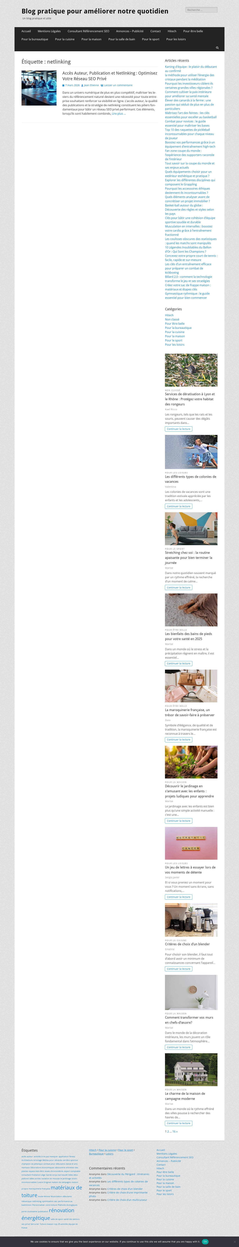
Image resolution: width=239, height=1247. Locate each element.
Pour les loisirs (176, 39)
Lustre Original (44, 1182)
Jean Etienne (91, 85)
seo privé (26, 1224)
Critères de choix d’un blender (187, 944)
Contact (155, 31)
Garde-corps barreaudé (57, 1175)
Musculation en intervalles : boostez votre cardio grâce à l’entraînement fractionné (188, 230)
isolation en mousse (50, 1178)
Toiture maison (47, 1224)
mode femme (44, 1196)
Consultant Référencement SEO (88, 31)
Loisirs (109, 1153)
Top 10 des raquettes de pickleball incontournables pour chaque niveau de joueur (189, 134)
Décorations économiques (42, 1167)
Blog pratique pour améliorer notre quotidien (95, 11)
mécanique (26, 1201)
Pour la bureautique (35, 39)
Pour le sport (150, 39)
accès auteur (27, 1156)
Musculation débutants (61, 1196)
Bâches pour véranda (52, 1160)
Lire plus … (119, 114)
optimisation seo (49, 1201)
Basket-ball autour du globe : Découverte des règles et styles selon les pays (189, 209)
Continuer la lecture (178, 429)
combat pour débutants (54, 1164)
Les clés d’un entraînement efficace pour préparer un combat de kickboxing (188, 268)
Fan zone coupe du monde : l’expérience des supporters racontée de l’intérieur (189, 155)
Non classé (172, 319)
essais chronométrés (54, 1171)
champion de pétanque (32, 1164)
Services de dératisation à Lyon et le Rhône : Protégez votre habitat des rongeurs (190, 399)
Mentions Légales (49, 31)
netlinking (36, 1201)
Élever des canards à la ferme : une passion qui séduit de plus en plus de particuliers (189, 104)
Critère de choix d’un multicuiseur (127, 1199)
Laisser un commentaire (118, 85)
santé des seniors (71, 1219)
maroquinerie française (39, 1188)
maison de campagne (61, 1182)
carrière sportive (70, 1160)
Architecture (27, 1160)
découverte (60, 1167)
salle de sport (57, 1219)
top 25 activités (61, 1224)
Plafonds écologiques (67, 1205)
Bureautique (96, 1153)
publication (43, 1211)
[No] (234, 1241)
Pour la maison (91, 39)
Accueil (26, 31)
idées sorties (35, 1178)
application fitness (67, 1156)
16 (173, 1131)
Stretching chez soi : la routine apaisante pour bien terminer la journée (188, 558)
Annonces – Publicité (129, 31)
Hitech (172, 31)
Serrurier (35, 1224)
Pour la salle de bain (121, 39)
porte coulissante (29, 1211)
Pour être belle (193, 31)
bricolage (37, 1160)
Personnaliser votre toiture (44, 1205)
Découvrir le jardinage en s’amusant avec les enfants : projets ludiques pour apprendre (189, 791)
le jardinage (65, 1178)
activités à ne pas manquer (46, 1156)
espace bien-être (36, 1171)
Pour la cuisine (65, 39)
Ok (205, 1241)
